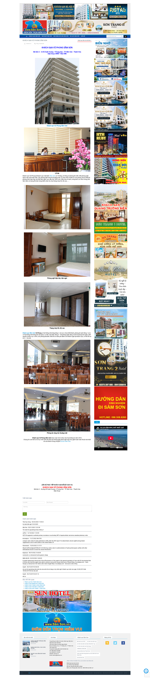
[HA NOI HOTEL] (48, 12)
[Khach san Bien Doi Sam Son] (110, 93)
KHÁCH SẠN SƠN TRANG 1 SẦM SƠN (35, 588)
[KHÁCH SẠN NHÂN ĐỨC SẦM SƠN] (110, 171)
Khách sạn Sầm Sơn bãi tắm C (84, 40)
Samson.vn (28, 43)
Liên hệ (83, 36)
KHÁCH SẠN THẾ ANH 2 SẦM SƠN (34, 587)
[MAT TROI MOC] (110, 69)
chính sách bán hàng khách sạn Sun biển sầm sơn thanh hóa (88, 654)
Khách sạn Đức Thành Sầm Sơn (33, 582)
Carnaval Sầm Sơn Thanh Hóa (83, 651)
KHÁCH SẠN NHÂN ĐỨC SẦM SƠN (34, 583)
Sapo (29, 672)
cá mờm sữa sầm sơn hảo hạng (84, 646)
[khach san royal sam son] (101, 12)
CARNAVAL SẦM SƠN (81, 648)
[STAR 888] (110, 118)
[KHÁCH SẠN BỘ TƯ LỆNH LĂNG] (110, 323)
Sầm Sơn (52, 176)
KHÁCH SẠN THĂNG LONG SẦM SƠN (35, 585)
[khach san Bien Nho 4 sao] (110, 48)
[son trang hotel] (87, 27)
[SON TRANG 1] (110, 208)
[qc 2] (57, 622)
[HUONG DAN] (110, 403)
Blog (37, 43)
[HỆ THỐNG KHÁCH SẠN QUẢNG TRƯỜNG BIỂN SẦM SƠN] (57, 600)
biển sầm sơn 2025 (81, 641)
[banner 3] (35, 27)
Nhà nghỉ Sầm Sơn (47, 36)
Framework (41, 43)
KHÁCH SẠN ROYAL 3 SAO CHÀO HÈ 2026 (38, 648)
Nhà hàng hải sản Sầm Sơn (60, 36)
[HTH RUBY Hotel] (110, 144)
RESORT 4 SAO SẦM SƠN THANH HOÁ (38, 654)
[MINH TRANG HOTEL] (110, 283)
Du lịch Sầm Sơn (74, 36)
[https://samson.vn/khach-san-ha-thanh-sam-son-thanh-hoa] (110, 246)
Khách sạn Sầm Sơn (34, 36)
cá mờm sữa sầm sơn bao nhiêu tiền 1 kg (86, 643)
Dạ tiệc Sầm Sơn (80, 657)
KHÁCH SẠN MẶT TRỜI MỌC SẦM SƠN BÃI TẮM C (38, 641)
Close (24, 35)
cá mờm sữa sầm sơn (92, 641)
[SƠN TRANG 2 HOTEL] (110, 362)
